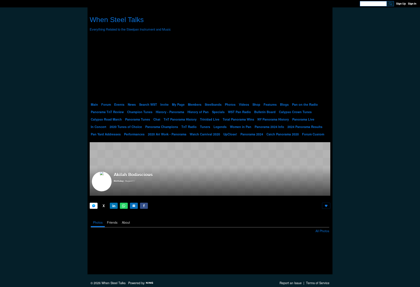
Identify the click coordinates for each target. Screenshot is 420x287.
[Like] (326, 206)
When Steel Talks (117, 20)
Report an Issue (291, 283)
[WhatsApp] (124, 206)
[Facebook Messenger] (94, 206)
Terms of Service (317, 283)
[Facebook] (144, 206)
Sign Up (401, 3)
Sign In (412, 3)
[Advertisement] (210, 68)
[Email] (134, 206)
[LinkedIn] (114, 206)
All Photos (322, 230)
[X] (104, 206)
